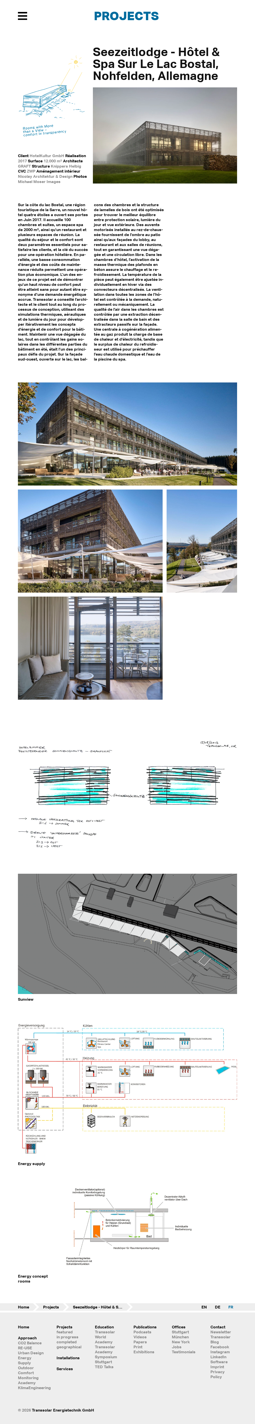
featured (65, 1331)
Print (137, 1346)
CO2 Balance (30, 1342)
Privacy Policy (217, 1374)
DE (217, 1306)
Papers (140, 1341)
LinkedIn (218, 1356)
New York (181, 1341)
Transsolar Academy (105, 1349)
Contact (217, 1326)
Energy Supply (24, 1360)
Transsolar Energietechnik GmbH (63, 1410)
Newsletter (220, 1331)
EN (204, 1306)
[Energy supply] (127, 1157)
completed (67, 1341)
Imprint (217, 1366)
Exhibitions (143, 1351)
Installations (68, 1357)
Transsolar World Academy (105, 1336)
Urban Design (31, 1352)
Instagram (220, 1351)
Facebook (219, 1346)
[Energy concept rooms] (127, 1269)
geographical (69, 1346)
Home (23, 1306)
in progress (67, 1336)
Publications (145, 1326)
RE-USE (25, 1347)
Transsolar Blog (220, 1339)
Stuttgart (180, 1331)
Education (104, 1326)
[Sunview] (127, 992)
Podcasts (142, 1331)
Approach (27, 1337)
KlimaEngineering (31, 1387)
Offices (179, 1326)
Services (65, 1368)
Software (219, 1361)
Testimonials (183, 1351)
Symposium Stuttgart (106, 1359)
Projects (126, 15)
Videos (140, 1336)
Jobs (177, 1346)
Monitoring (28, 1377)
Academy (27, 1382)
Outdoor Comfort (26, 1370)
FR (230, 1306)
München (180, 1336)
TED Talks (104, 1366)
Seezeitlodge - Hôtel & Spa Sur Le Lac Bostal (103, 1306)
